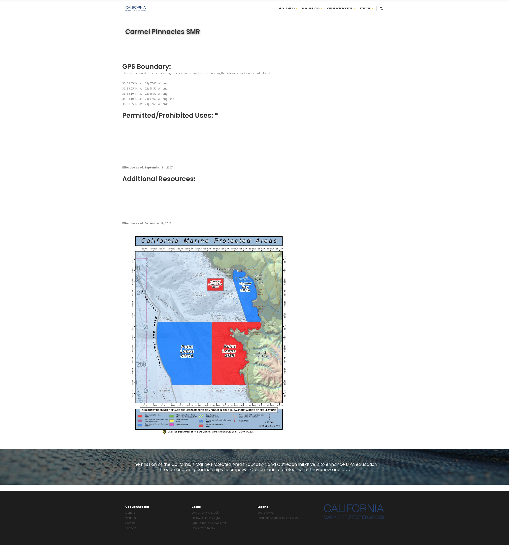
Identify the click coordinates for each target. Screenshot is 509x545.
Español (166, 177)
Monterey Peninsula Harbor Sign (147, 200)
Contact (130, 523)
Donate (130, 512)
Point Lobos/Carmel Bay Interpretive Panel (154, 193)
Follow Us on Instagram (206, 518)
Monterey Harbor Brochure (143, 208)
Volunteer (131, 518)
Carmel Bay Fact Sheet (141, 177)
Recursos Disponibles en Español (278, 518)
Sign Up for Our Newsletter (208, 523)
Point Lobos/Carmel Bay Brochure (148, 185)
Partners (130, 528)
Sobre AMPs (265, 512)
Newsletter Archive (203, 528)
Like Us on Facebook (205, 512)
